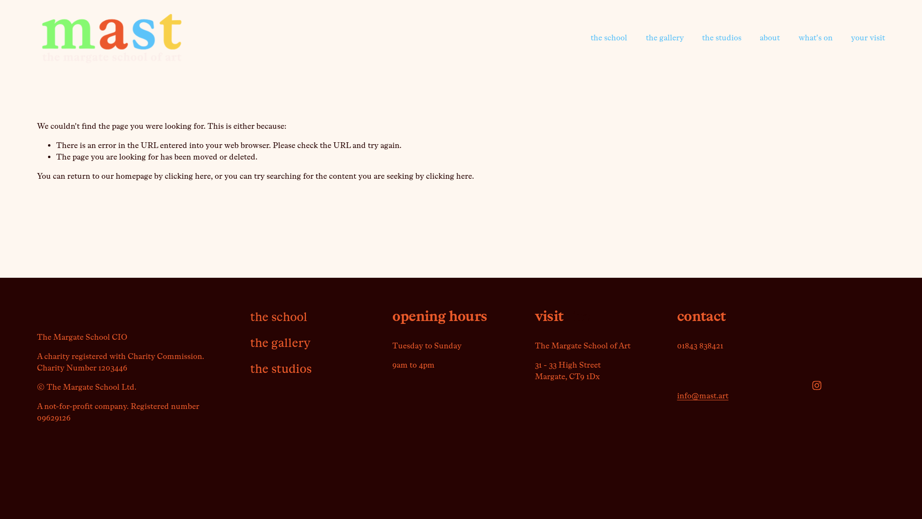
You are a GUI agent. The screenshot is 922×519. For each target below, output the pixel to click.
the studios (721, 37)
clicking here (188, 176)
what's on (816, 37)
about (770, 37)
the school (609, 37)
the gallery (665, 37)
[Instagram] (817, 385)
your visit (868, 37)
